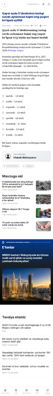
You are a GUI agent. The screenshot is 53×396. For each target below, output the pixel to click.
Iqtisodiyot (6, 26)
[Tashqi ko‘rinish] (43, 4)
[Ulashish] (49, 4)
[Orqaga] (4, 4)
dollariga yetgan (15, 50)
